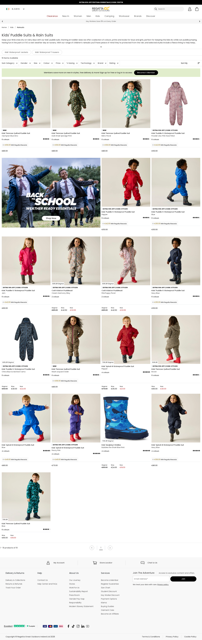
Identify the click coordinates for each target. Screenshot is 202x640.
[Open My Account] (190, 9)
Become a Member (109, 580)
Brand (102, 63)
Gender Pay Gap (77, 599)
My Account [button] (59, 562)
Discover (150, 16)
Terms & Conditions (151, 636)
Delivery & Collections (15, 580)
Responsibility (75, 602)
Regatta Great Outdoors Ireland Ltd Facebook (68, 626)
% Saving (72, 63)
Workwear (124, 16)
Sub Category (10, 63)
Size (37, 63)
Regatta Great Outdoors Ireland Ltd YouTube (87, 626)
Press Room (74, 595)
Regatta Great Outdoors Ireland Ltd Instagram (78, 626)
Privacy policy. (163, 584)
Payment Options (109, 599)
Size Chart (105, 587)
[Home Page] (101, 8)
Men (89, 16)
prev (2, 21)
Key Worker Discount (110, 595)
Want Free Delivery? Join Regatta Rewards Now (101, 21)
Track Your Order (13, 587)
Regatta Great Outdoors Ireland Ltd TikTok (73, 626)
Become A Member (146, 72)
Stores (72, 584)
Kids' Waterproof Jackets (16, 52)
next (199, 21)
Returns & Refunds (14, 584)
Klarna (104, 602)
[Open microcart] (197, 9)
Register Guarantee (110, 584)
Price (60, 63)
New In (65, 16)
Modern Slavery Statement (81, 606)
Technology (88, 63)
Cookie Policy (190, 636)
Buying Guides (107, 606)
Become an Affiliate (110, 614)
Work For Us (74, 587)
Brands (138, 16)
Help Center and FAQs (47, 584)
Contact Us (42, 580)
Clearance (52, 16)
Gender (26, 63)
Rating (114, 63)
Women (78, 16)
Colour (48, 63)
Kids (98, 16)
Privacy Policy (172, 636)
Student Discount (109, 591)
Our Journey (74, 580)
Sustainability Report (78, 591)
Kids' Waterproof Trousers (47, 52)
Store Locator (106, 562)
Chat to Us (152, 562)
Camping (109, 16)
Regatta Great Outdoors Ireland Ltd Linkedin (82, 626)
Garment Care (107, 610)
